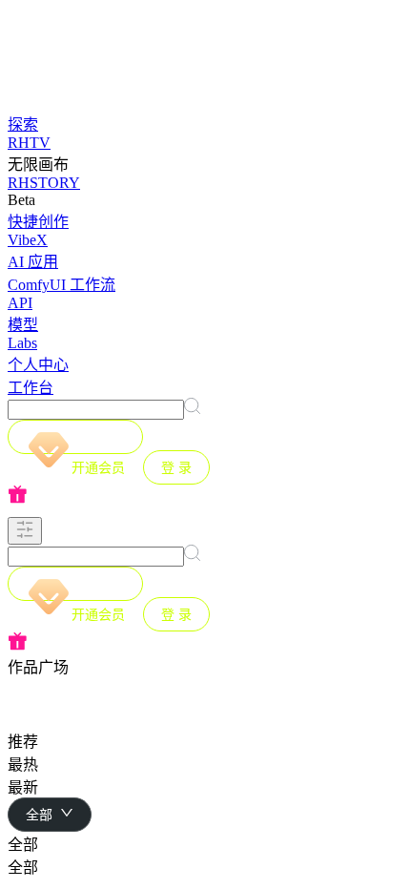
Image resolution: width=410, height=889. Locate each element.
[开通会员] (75, 437)
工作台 (30, 388)
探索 (23, 124)
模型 (23, 325)
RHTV (29, 142)
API (20, 303)
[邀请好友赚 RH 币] (205, 496)
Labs (22, 343)
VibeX (28, 240)
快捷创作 (38, 222)
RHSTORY (44, 183)
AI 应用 (33, 262)
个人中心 (38, 365)
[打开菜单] (25, 531)
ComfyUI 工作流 (61, 285)
